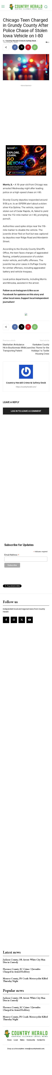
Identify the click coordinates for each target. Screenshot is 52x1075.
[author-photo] (26, 378)
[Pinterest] (28, 47)
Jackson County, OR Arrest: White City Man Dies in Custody (24, 961)
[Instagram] (14, 620)
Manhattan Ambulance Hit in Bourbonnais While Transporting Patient (14, 347)
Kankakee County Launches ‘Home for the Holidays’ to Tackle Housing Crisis (37, 349)
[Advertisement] (26, 113)
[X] (21, 47)
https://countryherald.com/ (26, 387)
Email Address (11, 554)
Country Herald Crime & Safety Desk (20, 41)
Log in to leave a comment (26, 411)
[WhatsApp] (35, 47)
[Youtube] (29, 620)
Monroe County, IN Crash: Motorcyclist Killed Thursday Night (25, 980)
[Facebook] (15, 47)
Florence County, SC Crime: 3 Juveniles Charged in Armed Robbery (21, 970)
